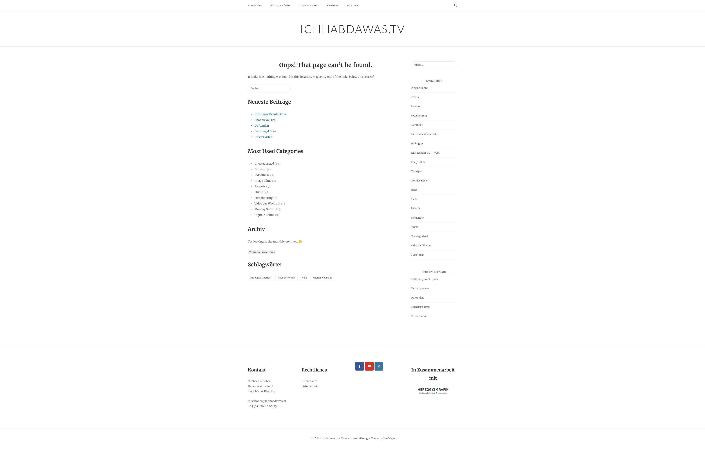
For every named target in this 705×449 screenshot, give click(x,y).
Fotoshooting (263, 198)
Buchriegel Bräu (265, 131)
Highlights (417, 143)
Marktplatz (417, 171)
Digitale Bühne (280, 5)
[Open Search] (455, 5)
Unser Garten (263, 137)
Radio (414, 199)
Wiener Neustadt (322, 277)
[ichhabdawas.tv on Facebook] (359, 366)
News (414, 189)
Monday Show (264, 209)
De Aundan (261, 125)
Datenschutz (310, 386)
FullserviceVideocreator (425, 134)
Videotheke (262, 175)
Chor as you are (264, 120)
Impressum (309, 381)
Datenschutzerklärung (354, 438)
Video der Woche (265, 203)
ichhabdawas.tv (352, 28)
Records (259, 186)
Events (415, 97)
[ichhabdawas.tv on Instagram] (379, 366)
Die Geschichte (309, 5)
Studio (258, 192)
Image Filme (262, 180)
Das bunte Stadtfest (260, 277)
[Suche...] (282, 89)
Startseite (255, 5)
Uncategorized (264, 163)
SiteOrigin (389, 438)
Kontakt (352, 5)
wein (304, 277)
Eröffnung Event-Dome (270, 114)
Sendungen (417, 217)
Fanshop (333, 5)
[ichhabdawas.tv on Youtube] (369, 366)
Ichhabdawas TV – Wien (425, 152)
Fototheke (417, 125)
